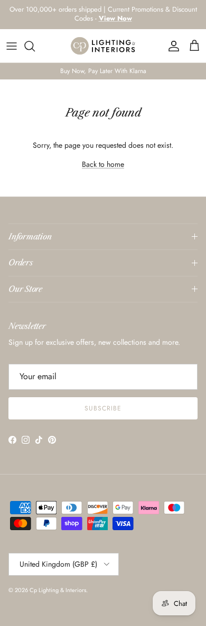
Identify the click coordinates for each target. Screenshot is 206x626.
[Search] (34, 46)
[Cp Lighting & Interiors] (103, 46)
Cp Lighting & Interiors (58, 590)
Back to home (103, 164)
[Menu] (11, 46)
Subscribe (103, 408)
